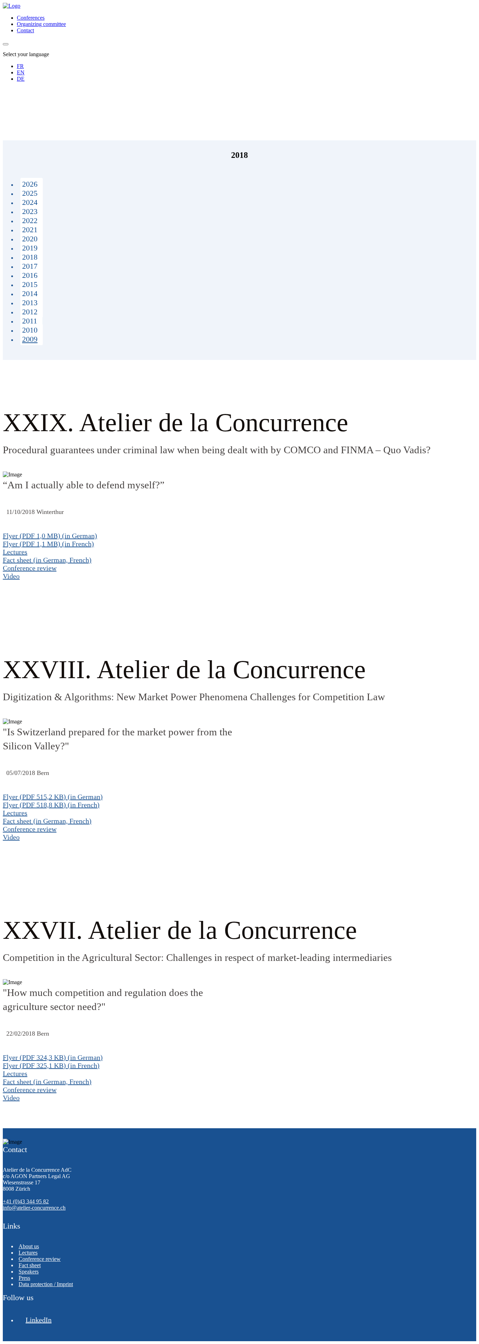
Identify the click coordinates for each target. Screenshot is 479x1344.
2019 (30, 247)
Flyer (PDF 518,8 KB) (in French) (51, 805)
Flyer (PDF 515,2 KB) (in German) (53, 797)
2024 (30, 202)
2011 (29, 320)
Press (24, 1278)
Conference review (29, 568)
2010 (30, 330)
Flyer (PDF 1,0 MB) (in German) (50, 536)
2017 (30, 266)
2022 (30, 220)
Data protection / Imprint (46, 1284)
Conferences (31, 18)
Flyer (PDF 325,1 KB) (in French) (51, 1065)
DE (21, 79)
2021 (30, 229)
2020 (30, 238)
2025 (30, 193)
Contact (25, 30)
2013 (30, 302)
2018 (30, 257)
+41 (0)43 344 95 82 (26, 1201)
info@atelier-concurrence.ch (34, 1208)
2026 (30, 184)
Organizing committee (41, 24)
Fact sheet (30, 1265)
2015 (30, 284)
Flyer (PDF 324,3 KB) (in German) (53, 1057)
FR (20, 66)
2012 (30, 311)
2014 (30, 293)
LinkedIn (39, 1320)
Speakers (29, 1272)
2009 (30, 339)
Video (11, 576)
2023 (30, 211)
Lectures (15, 552)
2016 (30, 275)
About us (29, 1246)
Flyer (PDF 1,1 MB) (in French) (48, 544)
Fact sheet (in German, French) (47, 560)
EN (21, 72)
